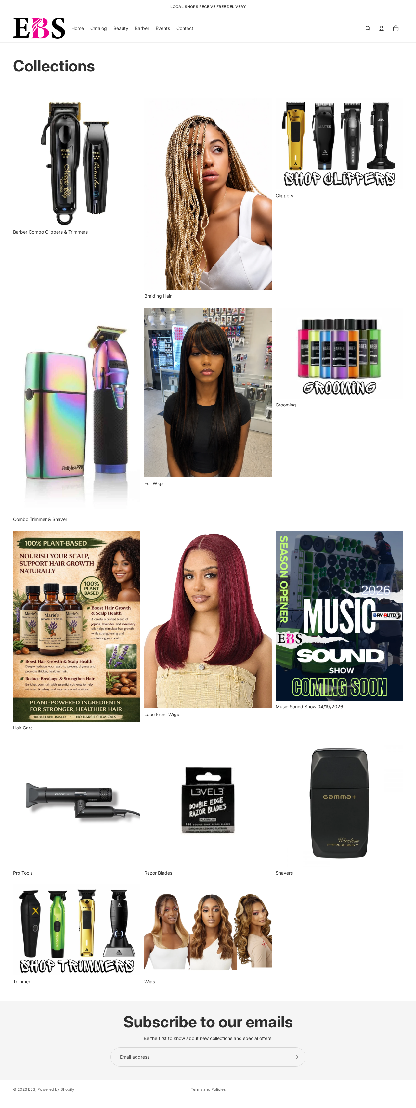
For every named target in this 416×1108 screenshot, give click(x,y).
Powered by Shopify (55, 1089)
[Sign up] (296, 1057)
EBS (31, 1089)
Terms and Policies (208, 1089)
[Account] (381, 28)
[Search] (368, 28)
